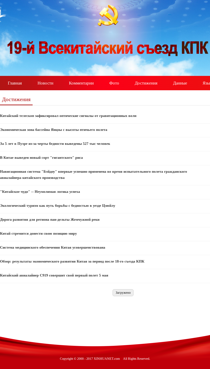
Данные (180, 83)
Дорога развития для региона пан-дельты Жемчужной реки (49, 219)
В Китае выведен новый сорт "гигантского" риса (41, 157)
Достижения (146, 83)
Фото (114, 83)
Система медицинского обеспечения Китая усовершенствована (52, 247)
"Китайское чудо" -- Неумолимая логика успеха (40, 192)
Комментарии (81, 83)
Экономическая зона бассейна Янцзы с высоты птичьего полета (53, 130)
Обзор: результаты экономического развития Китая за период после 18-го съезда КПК (72, 261)
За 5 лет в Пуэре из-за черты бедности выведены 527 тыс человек (55, 144)
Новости (45, 83)
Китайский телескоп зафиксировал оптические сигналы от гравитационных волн (68, 116)
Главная (15, 83)
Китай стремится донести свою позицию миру (38, 233)
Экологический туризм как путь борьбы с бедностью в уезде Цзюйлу (57, 205)
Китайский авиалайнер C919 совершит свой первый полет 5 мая (54, 275)
